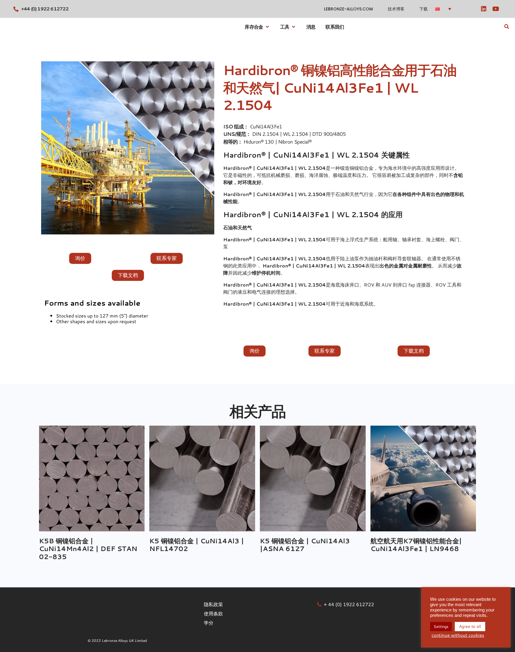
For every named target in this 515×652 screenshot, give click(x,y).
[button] (445, 9)
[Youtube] (496, 9)
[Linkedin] (484, 9)
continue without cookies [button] (458, 635)
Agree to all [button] (470, 626)
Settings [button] (441, 626)
